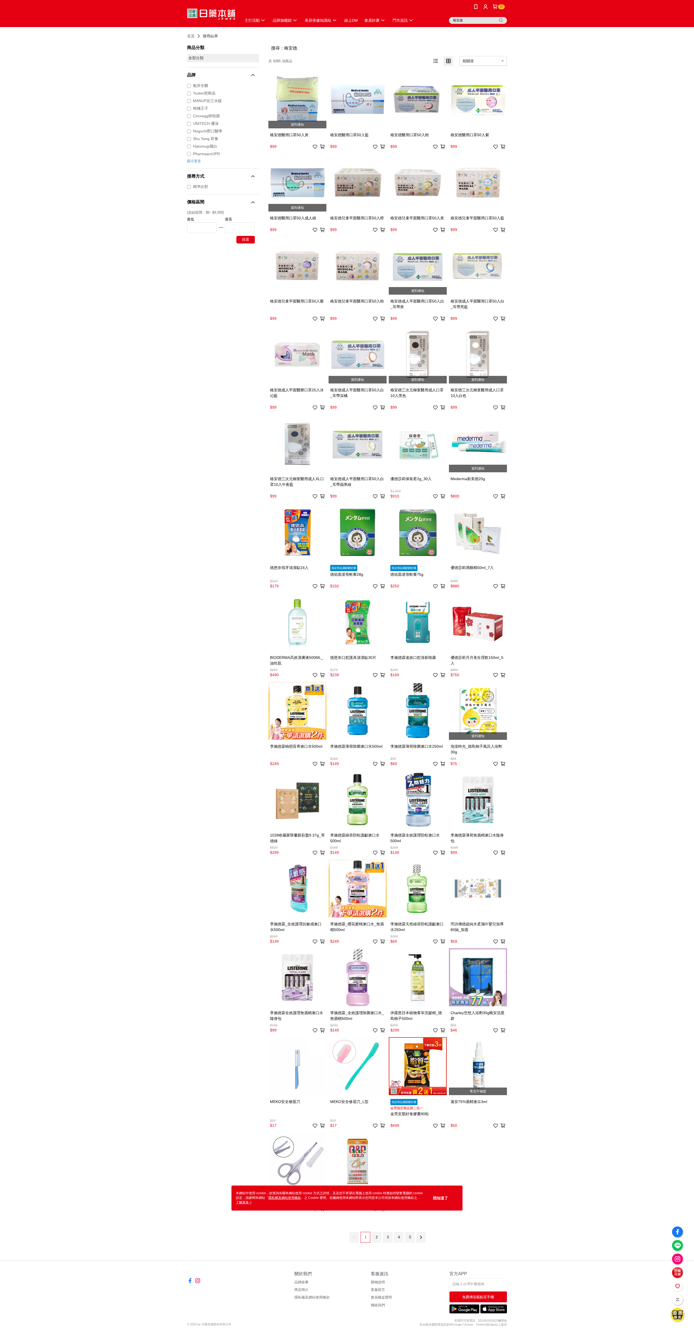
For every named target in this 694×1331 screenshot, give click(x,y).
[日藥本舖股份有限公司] (211, 14)
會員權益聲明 (381, 1297)
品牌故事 (301, 1282)
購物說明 (378, 1282)
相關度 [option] (468, 61)
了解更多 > (244, 1202)
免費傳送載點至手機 (478, 1297)
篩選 (245, 239)
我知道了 (440, 1198)
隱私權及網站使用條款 (312, 1297)
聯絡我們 (378, 1305)
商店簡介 (301, 1290)
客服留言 (378, 1290)
